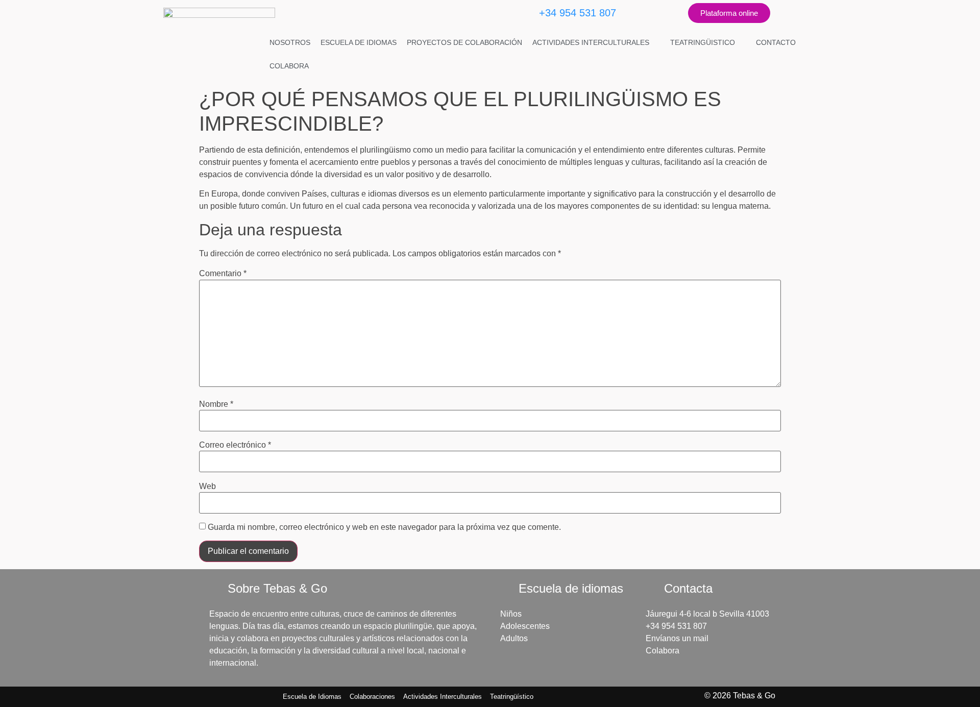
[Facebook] (634, 13)
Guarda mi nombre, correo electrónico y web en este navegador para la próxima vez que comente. (384, 527)
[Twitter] (662, 13)
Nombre (216, 404)
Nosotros (290, 42)
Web (207, 486)
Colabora (289, 66)
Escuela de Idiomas (359, 42)
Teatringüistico (702, 42)
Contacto (776, 42)
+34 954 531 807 (577, 12)
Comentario (223, 274)
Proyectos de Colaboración (464, 42)
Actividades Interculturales (590, 42)
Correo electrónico (235, 445)
